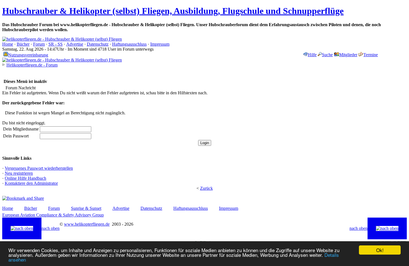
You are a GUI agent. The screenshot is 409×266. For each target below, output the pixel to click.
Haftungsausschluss (129, 44)
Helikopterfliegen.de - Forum (32, 65)
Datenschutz (98, 44)
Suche (327, 54)
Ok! (380, 250)
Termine (370, 54)
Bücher (23, 44)
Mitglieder (348, 54)
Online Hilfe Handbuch (25, 178)
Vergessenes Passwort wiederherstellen (39, 168)
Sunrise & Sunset (86, 208)
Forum (39, 44)
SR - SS (55, 44)
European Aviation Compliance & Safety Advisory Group (53, 215)
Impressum (159, 44)
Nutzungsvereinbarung (28, 55)
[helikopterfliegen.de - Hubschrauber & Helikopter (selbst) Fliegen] (62, 39)
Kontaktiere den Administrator (31, 183)
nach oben (50, 228)
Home (7, 44)
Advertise (74, 44)
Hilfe (312, 54)
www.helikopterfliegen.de (87, 224)
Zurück (206, 188)
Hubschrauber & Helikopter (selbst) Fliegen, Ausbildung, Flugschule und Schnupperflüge (173, 11)
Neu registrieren (19, 173)
